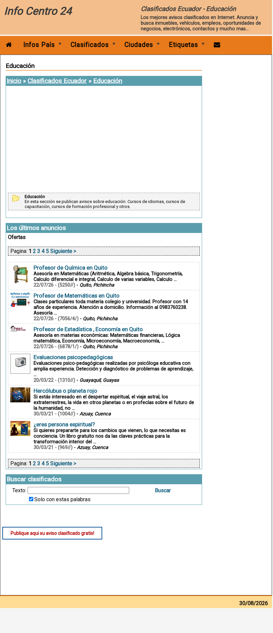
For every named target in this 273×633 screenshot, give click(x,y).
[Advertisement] (104, 139)
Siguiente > (63, 251)
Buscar (163, 490)
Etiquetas (183, 45)
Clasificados (90, 45)
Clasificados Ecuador (57, 81)
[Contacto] (217, 45)
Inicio (14, 81)
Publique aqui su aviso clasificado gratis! (52, 533)
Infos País (39, 45)
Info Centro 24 (38, 11)
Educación (107, 81)
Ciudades (139, 45)
